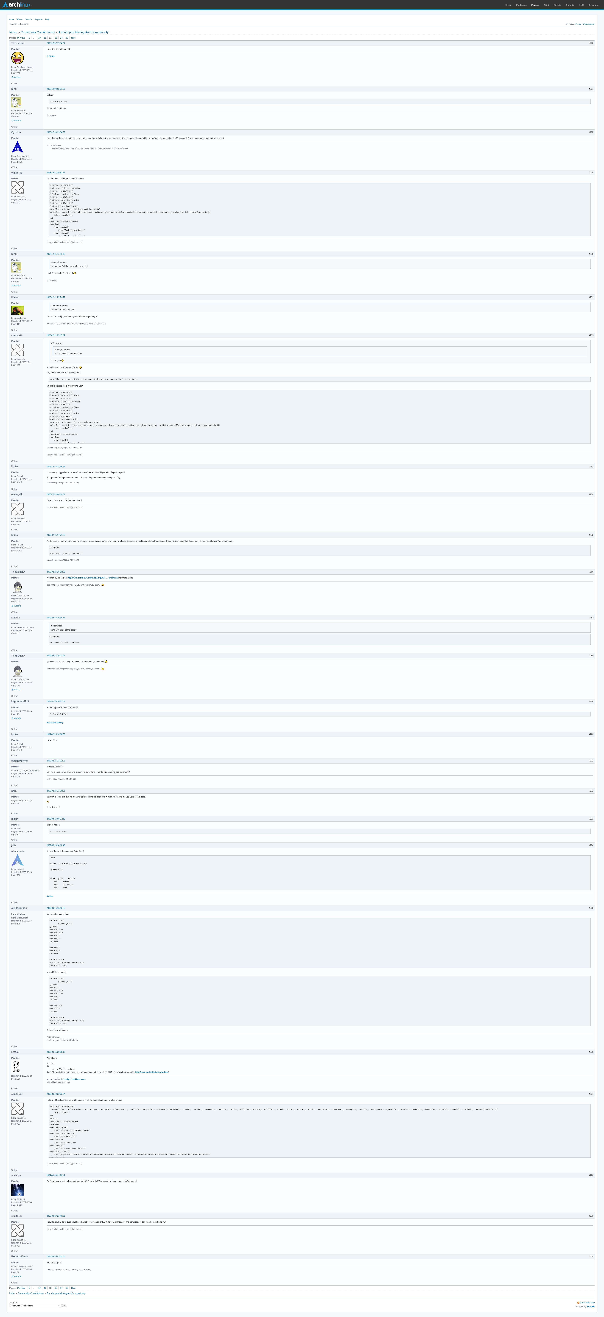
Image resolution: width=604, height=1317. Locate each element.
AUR (581, 5)
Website (17, 77)
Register (38, 19)
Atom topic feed (587, 1302)
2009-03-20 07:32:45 (56, 1256)
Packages (521, 5)
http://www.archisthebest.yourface (151, 1072)
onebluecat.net (78, 1079)
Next (73, 38)
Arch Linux (17, 5)
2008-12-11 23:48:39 (56, 335)
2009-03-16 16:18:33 (56, 908)
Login (47, 19)
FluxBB (591, 1306)
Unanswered (588, 24)
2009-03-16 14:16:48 (56, 845)
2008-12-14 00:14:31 (56, 494)
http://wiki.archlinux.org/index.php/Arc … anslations (93, 578)
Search (28, 19)
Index (11, 19)
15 (67, 38)
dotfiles (50, 896)
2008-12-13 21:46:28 (56, 466)
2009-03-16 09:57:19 (56, 819)
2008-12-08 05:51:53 (56, 89)
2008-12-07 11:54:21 (56, 43)
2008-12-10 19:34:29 (56, 132)
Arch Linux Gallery (55, 723)
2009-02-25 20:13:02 (56, 701)
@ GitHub (51, 56)
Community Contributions (38, 32)
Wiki (546, 5)
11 (45, 38)
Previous (21, 38)
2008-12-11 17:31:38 (56, 254)
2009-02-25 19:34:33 (56, 617)
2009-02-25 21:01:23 (56, 761)
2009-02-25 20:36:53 (56, 734)
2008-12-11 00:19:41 (56, 172)
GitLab (557, 5)
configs (67, 1079)
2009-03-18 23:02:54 (56, 1094)
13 (56, 38)
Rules (19, 19)
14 (61, 38)
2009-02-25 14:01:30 (56, 535)
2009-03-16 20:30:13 (56, 1052)
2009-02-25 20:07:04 (56, 655)
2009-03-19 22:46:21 (56, 1216)
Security (569, 5)
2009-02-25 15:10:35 (56, 572)
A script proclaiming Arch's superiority (83, 32)
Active (578, 24)
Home (508, 5)
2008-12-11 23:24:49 (56, 297)
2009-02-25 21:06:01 (56, 791)
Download (593, 5)
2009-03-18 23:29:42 (56, 1175)
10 (39, 38)
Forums (535, 5)
